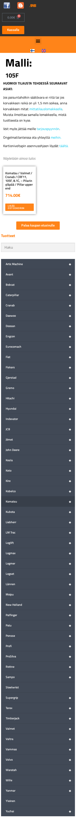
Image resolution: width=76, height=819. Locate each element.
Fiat (38, 357)
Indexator (38, 419)
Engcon (38, 336)
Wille (38, 780)
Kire (38, 480)
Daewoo (38, 315)
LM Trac (38, 532)
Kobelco (38, 491)
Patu (38, 625)
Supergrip (38, 697)
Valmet (38, 728)
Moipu (38, 594)
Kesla (38, 460)
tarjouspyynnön (48, 128)
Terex (38, 708)
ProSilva (38, 656)
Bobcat (38, 284)
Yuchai (38, 811)
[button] (38, 41)
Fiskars (38, 367)
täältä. (63, 145)
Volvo (38, 759)
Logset (38, 573)
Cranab (38, 305)
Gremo (38, 388)
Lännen (38, 584)
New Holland (38, 604)
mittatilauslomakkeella (45, 108)
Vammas (38, 749)
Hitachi (38, 398)
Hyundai (38, 408)
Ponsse (38, 635)
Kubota (38, 511)
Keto (38, 470)
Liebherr (38, 522)
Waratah (38, 770)
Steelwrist (12, 687)
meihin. (56, 137)
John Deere (38, 449)
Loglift (38, 542)
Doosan (38, 326)
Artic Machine (38, 264)
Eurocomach (38, 346)
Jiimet (38, 439)
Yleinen (10, 801)
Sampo (38, 677)
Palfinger (38, 615)
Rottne (38, 666)
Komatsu (38, 501)
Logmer (38, 563)
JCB (38, 429)
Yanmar (38, 790)
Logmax (38, 553)
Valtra (38, 739)
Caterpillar (38, 295)
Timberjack (38, 718)
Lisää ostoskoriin (16, 207)
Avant (38, 274)
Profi (38, 646)
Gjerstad (38, 377)
